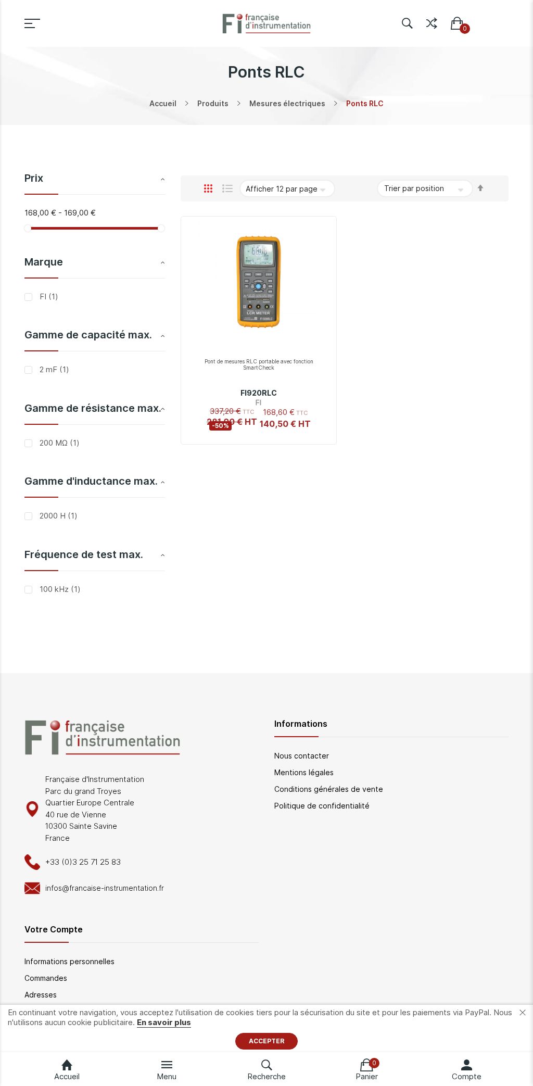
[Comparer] (431, 21)
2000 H (57, 516)
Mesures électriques (287, 103)
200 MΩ (58, 443)
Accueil (162, 103)
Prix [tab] (33, 178)
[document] (266, 1028)
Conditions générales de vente (328, 789)
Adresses (40, 994)
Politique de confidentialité (322, 805)
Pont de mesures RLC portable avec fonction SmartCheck (259, 364)
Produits (213, 103)
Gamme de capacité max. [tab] (88, 335)
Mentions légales (304, 772)
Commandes (45, 978)
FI (47, 296)
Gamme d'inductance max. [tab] (91, 481)
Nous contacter (301, 755)
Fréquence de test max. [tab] (83, 554)
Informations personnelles (69, 961)
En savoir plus (164, 1022)
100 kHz (59, 589)
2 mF (53, 369)
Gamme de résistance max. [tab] (92, 408)
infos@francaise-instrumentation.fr (104, 887)
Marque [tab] (43, 262)
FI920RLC (258, 392)
